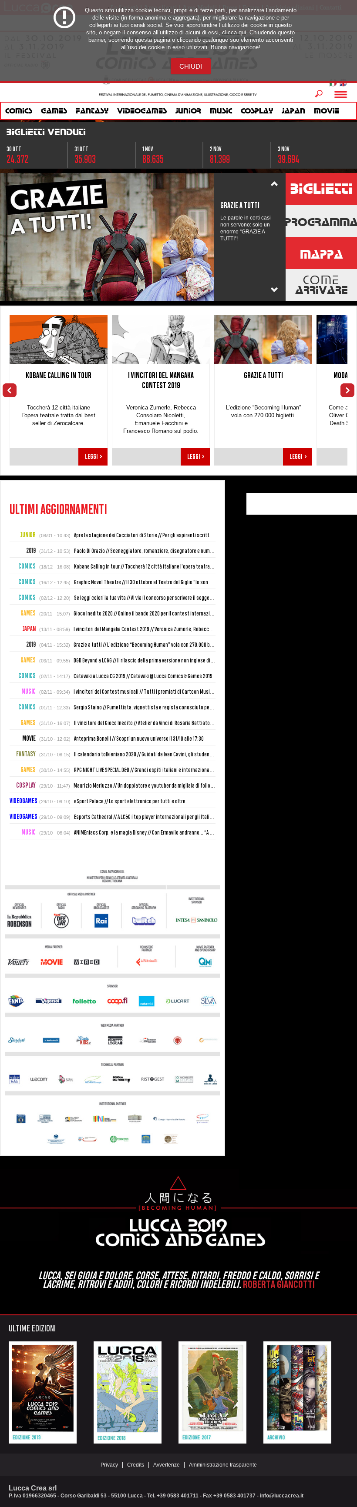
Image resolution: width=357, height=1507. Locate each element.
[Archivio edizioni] (297, 1440)
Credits (135, 1465)
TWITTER (292, 503)
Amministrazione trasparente (223, 1465)
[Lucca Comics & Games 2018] (128, 1440)
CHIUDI (190, 66)
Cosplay (257, 110)
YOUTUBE (274, 503)
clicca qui (234, 32)
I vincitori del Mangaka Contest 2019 (161, 380)
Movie (326, 110)
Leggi (93, 456)
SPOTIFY (326, 503)
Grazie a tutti (263, 375)
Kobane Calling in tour (58, 375)
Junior (188, 110)
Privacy (109, 1465)
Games (54, 110)
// (208, 535)
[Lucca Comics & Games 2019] (43, 1440)
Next (274, 290)
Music (221, 110)
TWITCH (344, 503)
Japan (293, 110)
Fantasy (92, 110)
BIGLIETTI (321, 188)
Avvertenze (166, 1465)
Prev (274, 184)
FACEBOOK (257, 503)
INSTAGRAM (309, 503)
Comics (18, 110)
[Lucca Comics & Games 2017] (212, 1440)
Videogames (142, 110)
